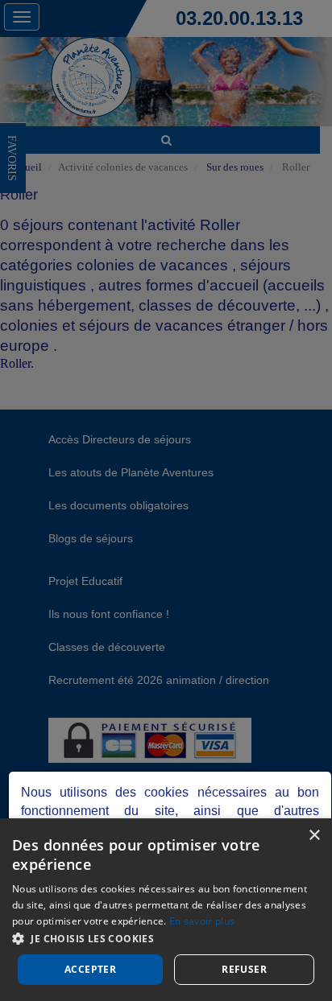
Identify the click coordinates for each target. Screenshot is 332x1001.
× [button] (314, 836)
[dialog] (166, 909)
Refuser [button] (244, 969)
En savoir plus (201, 921)
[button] (166, 938)
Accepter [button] (90, 969)
